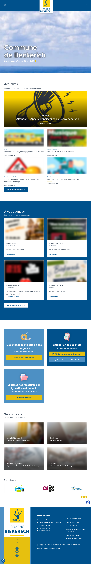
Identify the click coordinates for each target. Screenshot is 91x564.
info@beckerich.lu (44, 531)
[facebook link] (17, 548)
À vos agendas (14, 212)
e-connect (45, 548)
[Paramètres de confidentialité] (3, 561)
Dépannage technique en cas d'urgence (24, 346)
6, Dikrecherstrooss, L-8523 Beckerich (49, 522)
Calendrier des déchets (67, 345)
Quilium (58, 548)
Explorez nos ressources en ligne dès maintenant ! (24, 386)
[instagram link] (17, 555)
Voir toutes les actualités (15, 190)
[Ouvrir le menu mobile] (87, 5)
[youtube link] (17, 551)
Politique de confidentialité (73, 544)
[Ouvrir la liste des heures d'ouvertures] (35, 61)
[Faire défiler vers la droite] (85, 497)
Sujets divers (13, 414)
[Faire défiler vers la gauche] (82, 497)
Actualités (11, 84)
